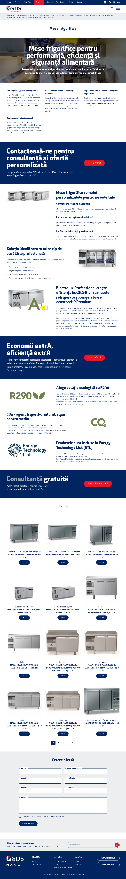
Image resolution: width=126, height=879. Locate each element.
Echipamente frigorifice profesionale (28, 17)
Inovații (50, 2)
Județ (24, 778)
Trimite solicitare (28, 823)
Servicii (17, 2)
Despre (9, 2)
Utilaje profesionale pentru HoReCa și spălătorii (33, 15)
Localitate (71, 778)
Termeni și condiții (60, 861)
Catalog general (108, 858)
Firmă (24, 768)
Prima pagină (11, 15)
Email (24, 788)
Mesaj (24, 797)
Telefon (70, 788)
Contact (80, 2)
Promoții (39, 2)
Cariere (71, 2)
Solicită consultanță (98, 484)
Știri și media (60, 2)
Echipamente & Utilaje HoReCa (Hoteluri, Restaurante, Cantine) (71, 15)
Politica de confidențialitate (63, 867)
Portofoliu (27, 2)
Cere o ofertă (94, 163)
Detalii (24, 562)
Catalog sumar (108, 864)
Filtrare (62, 506)
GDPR (56, 864)
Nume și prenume (74, 768)
